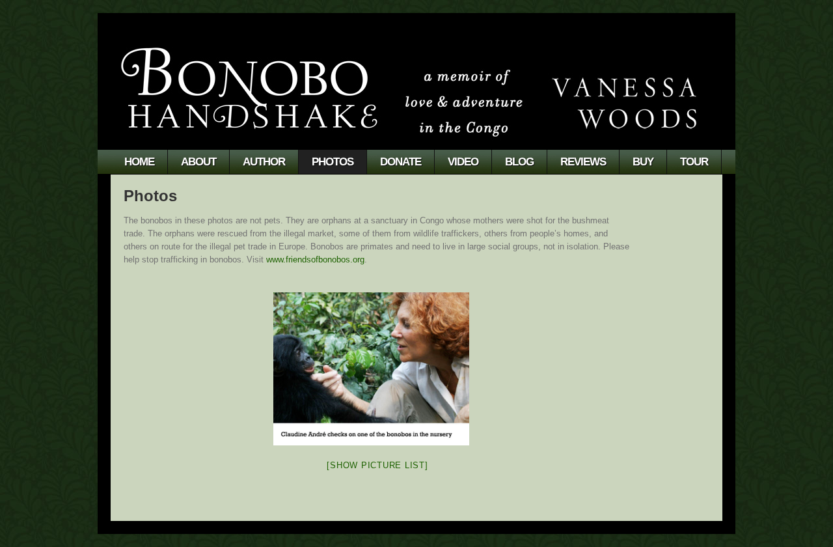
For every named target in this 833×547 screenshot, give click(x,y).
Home (139, 162)
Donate (400, 162)
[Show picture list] (377, 465)
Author (264, 162)
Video (463, 162)
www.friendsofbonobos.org (315, 259)
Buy (643, 162)
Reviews (583, 162)
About (198, 162)
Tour (694, 162)
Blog (519, 162)
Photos (332, 162)
